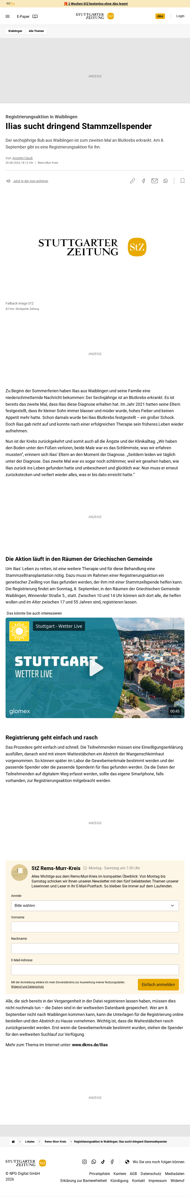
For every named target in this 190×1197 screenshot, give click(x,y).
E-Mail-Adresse (21, 960)
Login (180, 16)
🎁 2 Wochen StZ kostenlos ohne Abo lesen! (96, 4)
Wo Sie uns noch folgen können (158, 1162)
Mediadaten (174, 1174)
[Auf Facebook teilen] (143, 180)
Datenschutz (151, 1174)
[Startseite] (13, 1141)
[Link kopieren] (132, 180)
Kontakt (138, 1180)
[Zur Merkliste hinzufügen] (181, 180)
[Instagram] (84, 1162)
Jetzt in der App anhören (30, 181)
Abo (160, 16)
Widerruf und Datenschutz (27, 986)
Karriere (120, 1174)
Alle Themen (36, 31)
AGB (133, 1174)
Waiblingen (15, 31)
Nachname (19, 938)
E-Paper (23, 16)
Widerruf (177, 1180)
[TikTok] (103, 1162)
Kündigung (119, 1180)
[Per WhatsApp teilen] (165, 180)
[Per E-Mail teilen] (154, 180)
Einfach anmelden (158, 984)
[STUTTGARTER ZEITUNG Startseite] (95, 16)
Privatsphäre (99, 1174)
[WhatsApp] (94, 1162)
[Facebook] (112, 1162)
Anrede (16, 896)
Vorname (17, 917)
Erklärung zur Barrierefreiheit (83, 1180)
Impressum (158, 1180)
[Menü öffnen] (8, 16)
